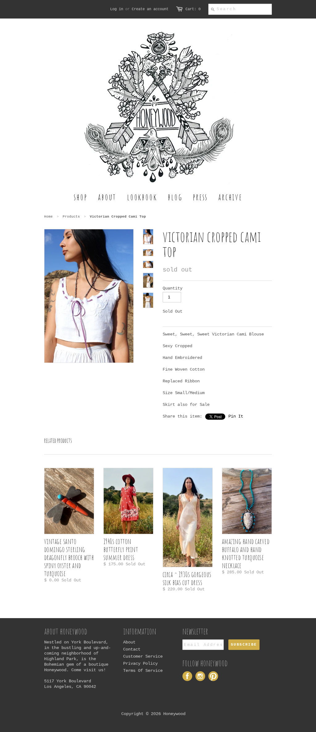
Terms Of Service (143, 670)
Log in (116, 9)
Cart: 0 (193, 9)
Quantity (172, 288)
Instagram (200, 676)
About (129, 642)
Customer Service (143, 656)
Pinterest (213, 676)
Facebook (187, 676)
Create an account (150, 9)
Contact (131, 649)
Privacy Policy (140, 663)
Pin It (235, 416)
